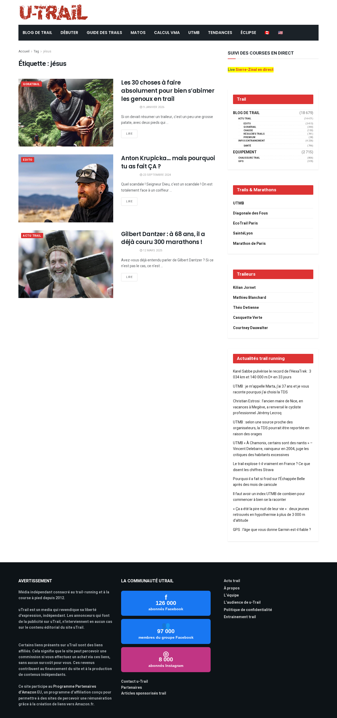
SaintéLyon (243, 233)
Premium (249, 137)
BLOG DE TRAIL (37, 32)
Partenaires (131, 687)
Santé (247, 146)
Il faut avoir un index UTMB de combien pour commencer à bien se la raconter (269, 496)
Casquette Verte (247, 317)
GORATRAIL (31, 84)
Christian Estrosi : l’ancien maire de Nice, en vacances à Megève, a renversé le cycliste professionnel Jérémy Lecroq (268, 407)
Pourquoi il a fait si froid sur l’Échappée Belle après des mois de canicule (269, 481)
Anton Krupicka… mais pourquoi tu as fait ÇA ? (168, 162)
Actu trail (232, 581)
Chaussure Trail (249, 158)
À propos (232, 588)
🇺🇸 (280, 32)
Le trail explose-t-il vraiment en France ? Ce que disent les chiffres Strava (271, 466)
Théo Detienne (246, 307)
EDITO (27, 160)
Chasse (248, 130)
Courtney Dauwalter (250, 328)
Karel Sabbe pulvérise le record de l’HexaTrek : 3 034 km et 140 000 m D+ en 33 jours (272, 374)
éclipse (248, 32)
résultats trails (254, 134)
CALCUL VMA (167, 32)
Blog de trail (246, 113)
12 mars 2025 (152, 250)
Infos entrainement (251, 141)
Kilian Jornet (244, 287)
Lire (129, 133)
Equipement (245, 152)
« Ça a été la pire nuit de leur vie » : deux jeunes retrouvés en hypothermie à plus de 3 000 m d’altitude (271, 515)
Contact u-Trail (134, 681)
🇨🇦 (267, 32)
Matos (138, 32)
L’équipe (231, 595)
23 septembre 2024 (156, 175)
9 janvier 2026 (153, 107)
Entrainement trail (240, 617)
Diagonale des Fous (250, 213)
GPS (241, 161)
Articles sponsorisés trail (143, 693)
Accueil (23, 51)
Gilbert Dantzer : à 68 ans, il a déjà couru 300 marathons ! (163, 238)
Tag (36, 51)
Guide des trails (104, 32)
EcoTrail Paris (245, 223)
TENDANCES (220, 32)
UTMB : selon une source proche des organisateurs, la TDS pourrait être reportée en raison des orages (271, 428)
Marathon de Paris (249, 243)
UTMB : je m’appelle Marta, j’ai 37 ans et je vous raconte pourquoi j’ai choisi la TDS (271, 389)
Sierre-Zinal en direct (255, 69)
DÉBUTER (69, 32)
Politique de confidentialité (248, 610)
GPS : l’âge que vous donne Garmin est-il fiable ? (272, 530)
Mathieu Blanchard (249, 297)
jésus (47, 51)
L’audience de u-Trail (242, 602)
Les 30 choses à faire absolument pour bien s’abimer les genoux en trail (167, 91)
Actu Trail (32, 235)
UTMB (194, 32)
